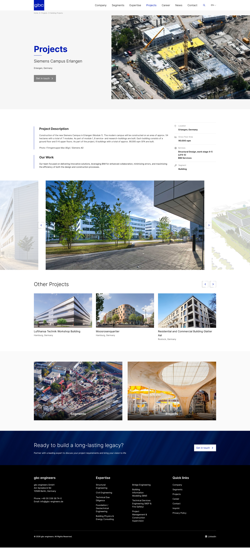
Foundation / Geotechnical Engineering (102, 508)
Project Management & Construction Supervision (139, 516)
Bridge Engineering (141, 484)
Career (166, 5)
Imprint (176, 508)
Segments (118, 5)
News (178, 5)
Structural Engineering (101, 486)
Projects (151, 5)
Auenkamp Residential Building (138, 331)
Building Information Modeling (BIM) (139, 492)
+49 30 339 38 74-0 (51, 498)
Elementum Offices (192, 331)
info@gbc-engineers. (50, 501)
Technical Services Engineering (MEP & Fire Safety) (141, 503)
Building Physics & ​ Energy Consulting (105, 517)
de (62, 501)
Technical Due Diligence (103, 499)
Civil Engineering (104, 492)
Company (101, 5)
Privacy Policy (179, 513)
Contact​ (192, 5)
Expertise (135, 5)
